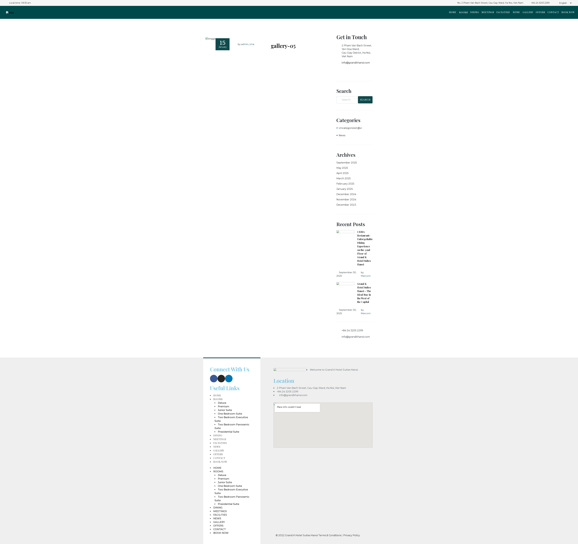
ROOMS (463, 12)
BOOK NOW (568, 12)
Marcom (366, 275)
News (342, 135)
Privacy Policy (351, 535)
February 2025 (345, 183)
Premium (223, 406)
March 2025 (343, 178)
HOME (452, 12)
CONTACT (553, 12)
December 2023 (346, 204)
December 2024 (346, 194)
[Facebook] (214, 378)
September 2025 (346, 162)
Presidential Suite (228, 431)
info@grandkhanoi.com (356, 62)
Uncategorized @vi (350, 128)
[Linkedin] (229, 378)
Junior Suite (225, 410)
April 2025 (342, 173)
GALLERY (528, 12)
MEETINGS (488, 12)
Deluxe (222, 402)
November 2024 (346, 199)
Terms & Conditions (330, 535)
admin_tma (247, 44)
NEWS (516, 12)
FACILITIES (503, 12)
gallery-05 (283, 45)
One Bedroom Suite (230, 413)
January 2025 (344, 189)
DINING (474, 12)
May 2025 (342, 167)
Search (365, 99)
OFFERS (540, 12)
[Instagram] (221, 378)
